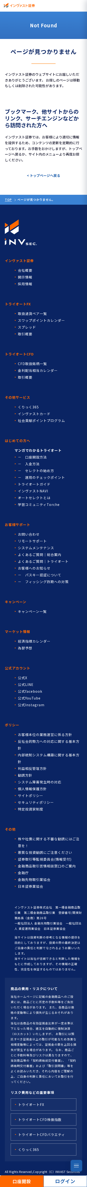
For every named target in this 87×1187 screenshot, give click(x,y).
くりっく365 (28, 407)
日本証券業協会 (30, 886)
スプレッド (27, 327)
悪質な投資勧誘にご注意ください (45, 852)
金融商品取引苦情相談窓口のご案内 (47, 866)
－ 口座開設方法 (32, 457)
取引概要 (25, 333)
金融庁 (23, 872)
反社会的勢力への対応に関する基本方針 (49, 745)
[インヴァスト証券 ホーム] (19, 5)
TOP (8, 199)
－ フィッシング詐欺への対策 (43, 581)
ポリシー (12, 724)
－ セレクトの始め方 (36, 470)
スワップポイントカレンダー (41, 320)
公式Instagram (31, 704)
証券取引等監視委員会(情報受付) (45, 859)
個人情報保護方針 (32, 788)
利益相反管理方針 (32, 768)
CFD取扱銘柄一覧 (32, 363)
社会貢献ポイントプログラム (41, 420)
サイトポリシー (30, 795)
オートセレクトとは (34, 497)
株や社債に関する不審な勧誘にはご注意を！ (49, 842)
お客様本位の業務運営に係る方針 (45, 734)
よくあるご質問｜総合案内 (39, 554)
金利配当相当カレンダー (38, 370)
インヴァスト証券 (19, 260)
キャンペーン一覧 (32, 611)
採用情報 (25, 283)
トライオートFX (18, 303)
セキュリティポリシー (36, 802)
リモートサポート (32, 541)
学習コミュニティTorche (39, 504)
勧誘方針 (25, 775)
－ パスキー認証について (39, 574)
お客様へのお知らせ (34, 568)
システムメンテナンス (36, 547)
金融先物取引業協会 (34, 879)
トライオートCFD (19, 354)
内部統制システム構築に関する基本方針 (49, 758)
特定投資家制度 (30, 809)
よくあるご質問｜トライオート (43, 561)
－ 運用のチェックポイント (41, 477)
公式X (22, 677)
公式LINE (26, 684)
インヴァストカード (34, 413)
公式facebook (30, 691)
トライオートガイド (34, 484)
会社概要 (25, 270)
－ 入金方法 (29, 463)
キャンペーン (15, 601)
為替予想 (25, 648)
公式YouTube (29, 698)
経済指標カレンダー (34, 641)
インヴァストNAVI (33, 490)
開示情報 (25, 277)
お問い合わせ (29, 534)
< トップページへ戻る (43, 175)
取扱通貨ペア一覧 (32, 313)
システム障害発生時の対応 (39, 782)
